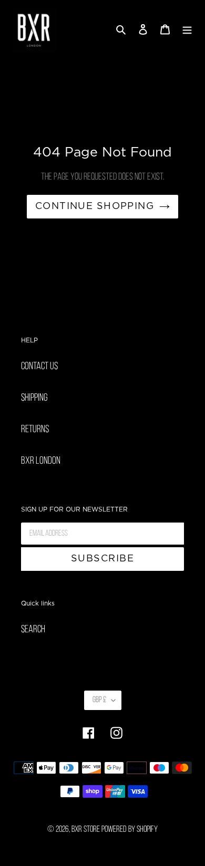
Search (33, 629)
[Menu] (187, 30)
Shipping (34, 398)
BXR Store (85, 829)
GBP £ (99, 700)
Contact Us (39, 366)
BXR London (40, 461)
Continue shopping (94, 206)
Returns (35, 429)
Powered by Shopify (129, 829)
